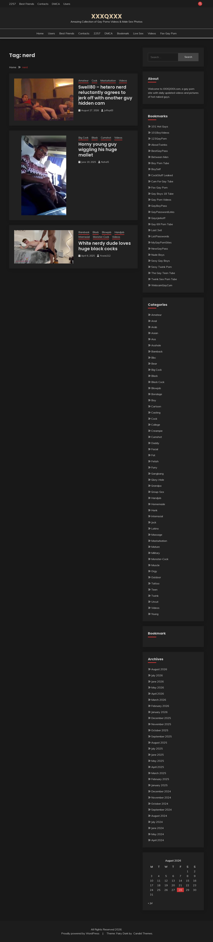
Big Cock (83, 137)
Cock (94, 80)
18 (158, 885)
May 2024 (157, 834)
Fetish (155, 461)
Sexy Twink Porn (161, 266)
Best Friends (26, 3)
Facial (154, 449)
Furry (154, 467)
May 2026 (157, 687)
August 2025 (159, 742)
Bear (154, 363)
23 (194, 885)
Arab (154, 327)
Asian (154, 333)
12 (166, 880)
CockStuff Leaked (162, 175)
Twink (155, 595)
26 (166, 890)
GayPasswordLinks (162, 212)
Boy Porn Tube (160, 163)
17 (151, 885)
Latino (155, 528)
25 (158, 890)
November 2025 (161, 724)
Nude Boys (157, 254)
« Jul (150, 903)
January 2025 (159, 785)
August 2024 (159, 815)
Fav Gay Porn (168, 33)
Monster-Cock (101, 236)
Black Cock (157, 382)
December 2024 (161, 791)
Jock (153, 522)
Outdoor (156, 577)
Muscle (155, 565)
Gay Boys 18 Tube (162, 193)
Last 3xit (156, 230)
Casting (155, 412)
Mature (155, 546)
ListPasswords (160, 236)
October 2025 (159, 730)
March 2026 (158, 699)
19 (166, 885)
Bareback (83, 232)
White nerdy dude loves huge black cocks (104, 246)
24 (151, 890)
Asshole (156, 345)
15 (187, 880)
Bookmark (123, 33)
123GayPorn (159, 138)
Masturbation (108, 80)
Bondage (156, 394)
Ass (153, 339)
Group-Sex (157, 491)
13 (173, 880)
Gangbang (157, 473)
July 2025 (157, 748)
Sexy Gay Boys (160, 260)
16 (194, 880)
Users (66, 3)
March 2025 (158, 773)
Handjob (119, 232)
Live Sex (138, 33)
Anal (154, 321)
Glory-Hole (157, 479)
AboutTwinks (159, 144)
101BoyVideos (160, 132)
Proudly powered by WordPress (80, 933)
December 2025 (161, 718)
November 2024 (161, 797)
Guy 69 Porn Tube (162, 224)
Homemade (158, 504)
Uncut (154, 601)
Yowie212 (105, 255)
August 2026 (159, 669)
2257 (12, 3)
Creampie (157, 430)
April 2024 (157, 840)
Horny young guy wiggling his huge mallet (97, 149)
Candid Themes (142, 933)
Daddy (155, 443)
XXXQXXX (106, 16)
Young (154, 614)
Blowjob (106, 232)
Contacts (42, 3)
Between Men (159, 157)
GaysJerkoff (158, 218)
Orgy (154, 571)
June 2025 (157, 754)
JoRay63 (108, 110)
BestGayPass (159, 150)
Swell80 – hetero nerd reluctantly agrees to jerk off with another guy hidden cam (105, 95)
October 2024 (159, 803)
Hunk (154, 510)
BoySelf (156, 169)
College (155, 424)
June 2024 (157, 828)
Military (155, 553)
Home (40, 33)
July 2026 (157, 675)
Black (95, 137)
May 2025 (157, 760)
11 (158, 880)
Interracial (84, 236)
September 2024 (161, 809)
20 (173, 885)
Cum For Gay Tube (162, 181)
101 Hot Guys (159, 126)
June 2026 (157, 681)
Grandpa (156, 485)
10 (151, 880)
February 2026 (160, 706)
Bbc (153, 357)
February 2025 (160, 779)
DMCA (56, 3)
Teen (154, 589)
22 (187, 885)
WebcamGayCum (161, 285)
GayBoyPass (159, 205)
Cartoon (156, 406)
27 (173, 890)
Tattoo (155, 583)
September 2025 (161, 736)
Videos (152, 33)
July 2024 (157, 822)
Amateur (83, 80)
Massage (156, 534)
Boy (153, 400)
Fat (153, 455)
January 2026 (159, 712)
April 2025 (157, 767)
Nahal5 (105, 161)
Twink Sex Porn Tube (164, 279)
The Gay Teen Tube (163, 273)
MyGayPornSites (161, 242)
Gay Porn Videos (161, 199)
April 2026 (157, 693)
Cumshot (106, 137)
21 (180, 885)
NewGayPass (159, 248)
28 (180, 890)
